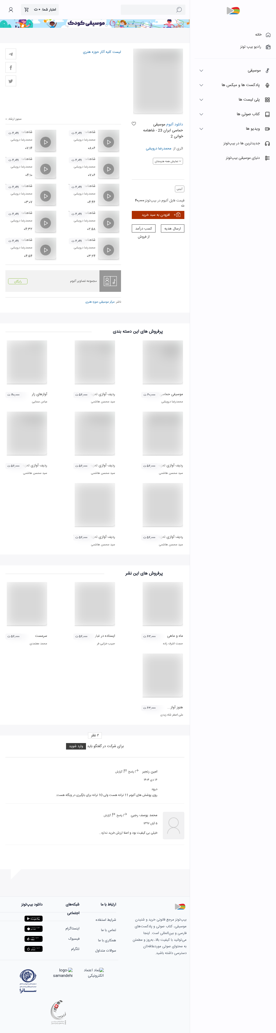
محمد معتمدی (38, 643)
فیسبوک (74, 939)
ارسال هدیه (172, 229)
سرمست (41, 636)
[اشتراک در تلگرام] (10, 54)
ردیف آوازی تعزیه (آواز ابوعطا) (93, 537)
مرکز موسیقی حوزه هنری (100, 302)
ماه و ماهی (175, 636)
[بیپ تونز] (233, 11)
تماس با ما (108, 930)
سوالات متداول (105, 951)
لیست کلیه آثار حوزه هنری (102, 52)
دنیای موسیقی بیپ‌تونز (243, 158)
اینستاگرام (72, 929)
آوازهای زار (39, 394)
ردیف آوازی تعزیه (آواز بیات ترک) (91, 394)
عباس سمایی (39, 401)
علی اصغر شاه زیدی (171, 715)
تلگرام (75, 949)
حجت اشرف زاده (173, 643)
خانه (258, 34)
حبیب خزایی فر (106, 643)
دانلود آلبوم (174, 124)
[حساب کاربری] (10, 9)
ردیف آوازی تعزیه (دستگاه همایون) (158, 537)
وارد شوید (76, 746)
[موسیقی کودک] (95, 27)
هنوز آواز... (175, 707)
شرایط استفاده (106, 920)
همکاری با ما (107, 940)
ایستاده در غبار (105, 636)
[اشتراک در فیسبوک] (10, 67)
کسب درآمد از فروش (143, 229)
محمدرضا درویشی (158, 149)
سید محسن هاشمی (103, 401)
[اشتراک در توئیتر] (10, 81)
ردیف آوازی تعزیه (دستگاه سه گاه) (91, 465)
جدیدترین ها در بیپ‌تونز (241, 143)
